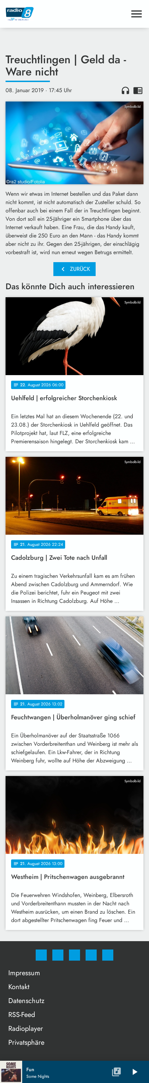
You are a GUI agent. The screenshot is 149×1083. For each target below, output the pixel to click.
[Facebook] (41, 955)
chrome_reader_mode (138, 90)
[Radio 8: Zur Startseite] (66, 14)
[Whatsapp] (74, 955)
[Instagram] (57, 955)
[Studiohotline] (91, 955)
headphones (125, 90)
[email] (107, 955)
